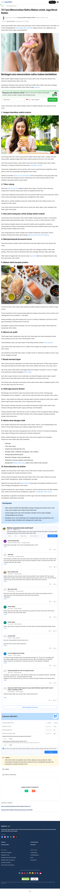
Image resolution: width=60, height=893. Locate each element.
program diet (11, 636)
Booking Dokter (5, 844)
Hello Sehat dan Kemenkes (7, 865)
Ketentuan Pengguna (6, 852)
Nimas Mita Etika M (11, 21)
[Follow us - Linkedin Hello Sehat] (8, 837)
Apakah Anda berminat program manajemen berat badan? (16, 736)
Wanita (56, 722)
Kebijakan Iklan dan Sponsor (8, 860)
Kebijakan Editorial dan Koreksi (8, 857)
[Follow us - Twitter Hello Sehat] (11, 837)
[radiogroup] (51, 722)
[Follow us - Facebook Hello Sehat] (2, 837)
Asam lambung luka (13, 540)
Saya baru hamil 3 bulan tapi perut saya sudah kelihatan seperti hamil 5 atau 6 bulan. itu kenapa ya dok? (30, 688)
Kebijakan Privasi (5, 855)
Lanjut (5, 546)
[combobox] (55, 730)
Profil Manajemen (34, 855)
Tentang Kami (33, 852)
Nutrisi (2, 5)
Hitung (51, 752)
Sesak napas (11, 606)
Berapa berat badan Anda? (8, 733)
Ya (5, 739)
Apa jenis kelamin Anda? (8, 722)
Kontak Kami (33, 860)
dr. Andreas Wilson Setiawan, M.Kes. (26, 17)
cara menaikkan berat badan (16, 653)
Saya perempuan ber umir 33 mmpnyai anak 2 (21, 670)
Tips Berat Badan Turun (11, 5)
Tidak (10, 739)
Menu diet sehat (12, 589)
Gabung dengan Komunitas (30, 707)
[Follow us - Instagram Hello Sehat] (5, 837)
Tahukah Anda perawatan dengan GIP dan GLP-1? (14, 741)
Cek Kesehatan (34, 842)
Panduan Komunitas (6, 862)
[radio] (46, 723)
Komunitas (33, 844)
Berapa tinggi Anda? (7, 729)
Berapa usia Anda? (6, 726)
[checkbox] (3, 748)
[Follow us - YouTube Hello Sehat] (14, 837)
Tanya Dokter (52, 535)
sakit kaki (10, 554)
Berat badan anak (13, 572)
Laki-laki (49, 722)
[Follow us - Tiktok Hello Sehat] (17, 837)
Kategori (3, 842)
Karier (31, 857)
